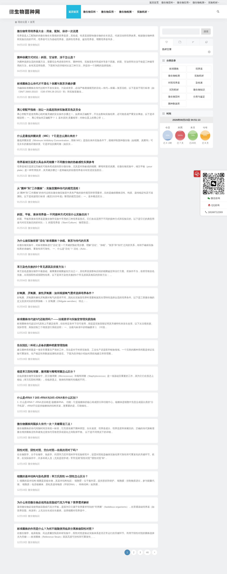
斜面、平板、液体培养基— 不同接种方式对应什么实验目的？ (53, 214)
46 (147, 552)
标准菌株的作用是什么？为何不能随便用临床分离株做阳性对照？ (55, 528)
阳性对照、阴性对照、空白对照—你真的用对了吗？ (47, 450)
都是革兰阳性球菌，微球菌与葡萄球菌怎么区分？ (46, 371)
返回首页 (154, 2)
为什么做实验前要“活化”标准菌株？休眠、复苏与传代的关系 (53, 240)
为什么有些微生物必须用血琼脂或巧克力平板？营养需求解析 (53, 502)
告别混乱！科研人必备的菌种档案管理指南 (42, 345)
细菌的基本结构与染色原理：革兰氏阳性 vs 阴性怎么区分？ (52, 476)
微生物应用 (183, 2)
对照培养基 (174, 82)
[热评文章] (166, 42)
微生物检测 (198, 2)
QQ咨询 (215, 205)
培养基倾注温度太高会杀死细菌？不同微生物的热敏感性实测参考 (55, 162)
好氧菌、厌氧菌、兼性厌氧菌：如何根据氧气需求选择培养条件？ (55, 293)
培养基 (199, 68)
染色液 (199, 82)
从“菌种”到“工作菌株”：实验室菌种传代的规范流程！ (49, 188)
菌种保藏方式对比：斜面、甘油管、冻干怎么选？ (46, 57)
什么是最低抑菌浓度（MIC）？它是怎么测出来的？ (47, 136)
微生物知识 (34, 44)
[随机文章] (193, 42)
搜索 (206, 31)
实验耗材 (213, 2)
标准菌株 (174, 68)
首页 (32, 22)
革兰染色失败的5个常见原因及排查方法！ (41, 266)
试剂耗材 (174, 89)
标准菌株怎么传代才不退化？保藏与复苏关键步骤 (46, 83)
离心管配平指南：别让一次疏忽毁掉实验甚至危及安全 (49, 109)
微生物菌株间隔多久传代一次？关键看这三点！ (45, 424)
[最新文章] (179, 42)
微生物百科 (167, 2)
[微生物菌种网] (30, 12)
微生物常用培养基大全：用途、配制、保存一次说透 (47, 31)
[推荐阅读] (206, 42)
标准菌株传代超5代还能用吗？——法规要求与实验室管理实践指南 (56, 319)
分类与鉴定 (199, 96)
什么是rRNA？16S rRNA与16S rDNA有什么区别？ (47, 397)
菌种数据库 (174, 103)
